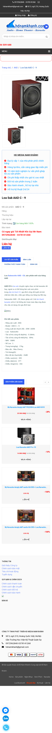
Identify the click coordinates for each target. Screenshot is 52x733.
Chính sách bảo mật (11, 568)
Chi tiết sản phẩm (11, 259)
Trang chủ (6, 67)
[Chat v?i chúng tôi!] (5, 710)
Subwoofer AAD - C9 (16, 276)
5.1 (19, 292)
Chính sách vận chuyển (12, 586)
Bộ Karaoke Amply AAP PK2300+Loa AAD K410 (26, 407)
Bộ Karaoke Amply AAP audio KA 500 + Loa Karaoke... (26, 487)
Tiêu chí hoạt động (10, 571)
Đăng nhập (21, 15)
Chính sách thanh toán (12, 583)
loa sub (16, 286)
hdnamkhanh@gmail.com (13, 6)
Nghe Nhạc (29, 677)
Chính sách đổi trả (10, 589)
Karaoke (47, 677)
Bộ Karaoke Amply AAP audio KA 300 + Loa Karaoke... (26, 527)
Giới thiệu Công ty (9, 565)
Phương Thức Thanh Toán (14, 264)
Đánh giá (33, 264)
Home (11, 677)
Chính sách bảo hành (11, 592)
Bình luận (27, 259)
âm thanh (15, 292)
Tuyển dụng (7, 574)
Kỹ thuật (40, 683)
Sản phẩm (19, 677)
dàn (10, 292)
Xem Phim (38, 677)
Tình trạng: (7, 223)
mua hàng (26, 419)
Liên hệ (6, 248)
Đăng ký (33, 15)
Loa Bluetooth (19, 683)
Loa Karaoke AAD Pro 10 (26, 447)
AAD (16, 67)
